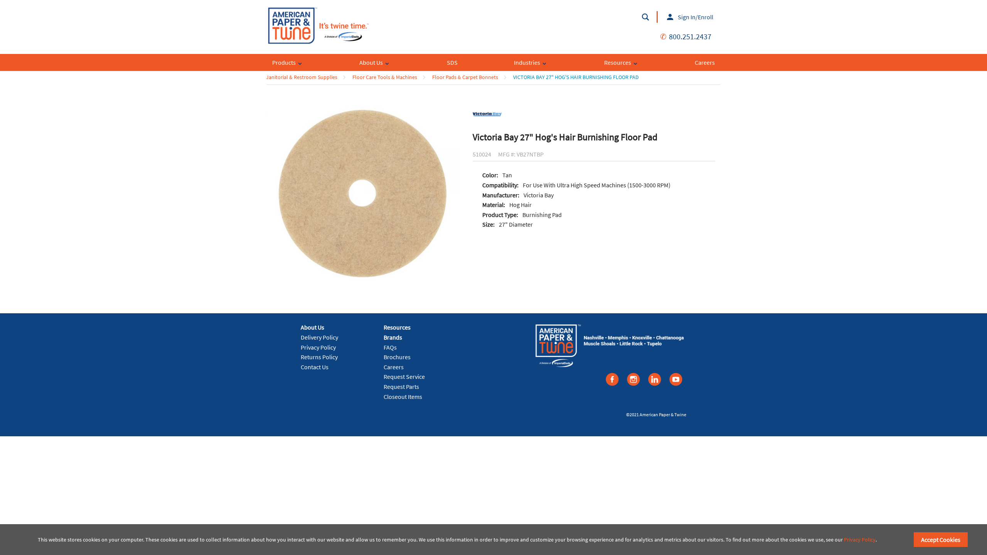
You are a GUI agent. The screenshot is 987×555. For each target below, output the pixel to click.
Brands (393, 337)
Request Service (404, 376)
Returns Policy (319, 357)
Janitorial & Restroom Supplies (301, 77)
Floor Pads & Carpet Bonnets (465, 77)
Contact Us (314, 367)
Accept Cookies (940, 539)
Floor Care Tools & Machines (384, 77)
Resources (397, 327)
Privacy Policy (318, 347)
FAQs (390, 347)
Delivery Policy (319, 337)
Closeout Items (403, 396)
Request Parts (401, 386)
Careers (394, 367)
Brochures (397, 357)
